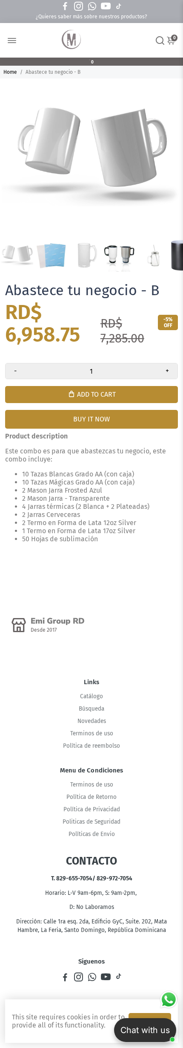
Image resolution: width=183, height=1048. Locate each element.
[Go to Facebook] (65, 6)
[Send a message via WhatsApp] (169, 1000)
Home (10, 72)
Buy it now (91, 419)
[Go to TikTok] (118, 6)
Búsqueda (91, 708)
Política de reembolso (91, 745)
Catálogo (91, 696)
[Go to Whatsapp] (92, 6)
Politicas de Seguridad (91, 821)
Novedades (91, 721)
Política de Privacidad (91, 809)
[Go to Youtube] (105, 6)
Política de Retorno (91, 797)
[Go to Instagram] (78, 6)
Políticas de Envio (92, 834)
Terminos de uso (91, 733)
